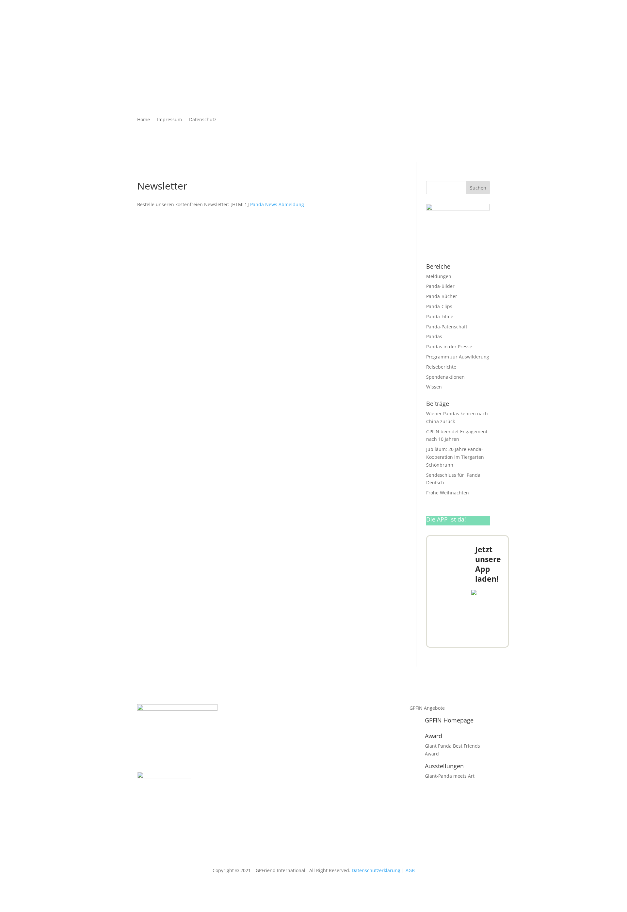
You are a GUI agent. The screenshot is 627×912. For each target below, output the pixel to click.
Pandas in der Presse (449, 346)
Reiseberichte (441, 367)
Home (143, 120)
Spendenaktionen (445, 377)
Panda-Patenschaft (446, 326)
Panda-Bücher (441, 296)
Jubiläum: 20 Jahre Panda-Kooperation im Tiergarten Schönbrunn (455, 457)
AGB (410, 870)
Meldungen (438, 276)
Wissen (434, 387)
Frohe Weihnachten (447, 492)
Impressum (169, 120)
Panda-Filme (439, 316)
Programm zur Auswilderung (457, 357)
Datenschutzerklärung (376, 870)
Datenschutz (203, 120)
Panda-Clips (439, 306)
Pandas (434, 336)
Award (433, 736)
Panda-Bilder (440, 286)
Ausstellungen (444, 766)
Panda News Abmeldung (277, 204)
